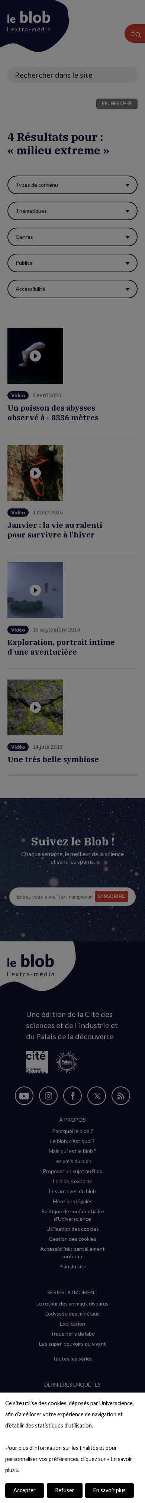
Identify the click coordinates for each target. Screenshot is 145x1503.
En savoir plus (109, 1490)
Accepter (24, 1490)
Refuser (64, 1490)
